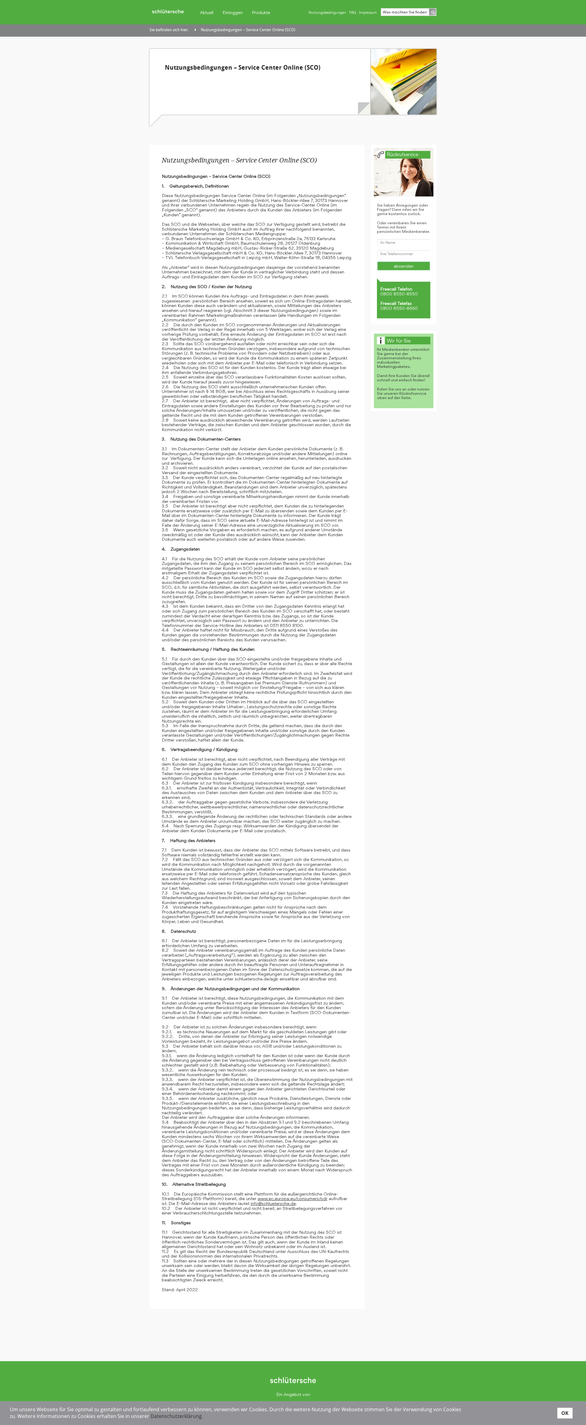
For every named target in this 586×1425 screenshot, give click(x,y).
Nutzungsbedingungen (327, 12)
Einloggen (232, 12)
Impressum (368, 12)
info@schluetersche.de (273, 1203)
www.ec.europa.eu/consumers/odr (292, 1198)
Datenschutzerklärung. (176, 1416)
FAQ (352, 12)
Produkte (261, 12)
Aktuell (206, 12)
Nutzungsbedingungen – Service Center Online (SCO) (248, 29)
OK (565, 1413)
